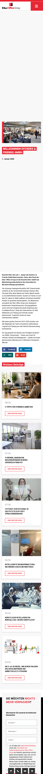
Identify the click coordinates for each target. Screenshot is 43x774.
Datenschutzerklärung (28, 746)
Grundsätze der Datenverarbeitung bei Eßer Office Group (21, 750)
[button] (9, 349)
